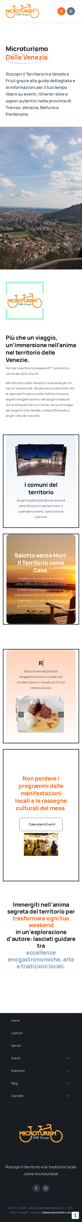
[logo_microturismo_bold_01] (22, 5)
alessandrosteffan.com (57, 1212)
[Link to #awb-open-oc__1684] (71, 11)
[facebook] (36, 1188)
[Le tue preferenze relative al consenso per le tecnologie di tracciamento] (75, 1215)
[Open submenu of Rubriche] (68, 1071)
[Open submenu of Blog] (68, 1083)
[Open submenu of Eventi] (68, 1058)
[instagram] (46, 1188)
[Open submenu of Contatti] (68, 1096)
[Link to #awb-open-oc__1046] (61, 11)
